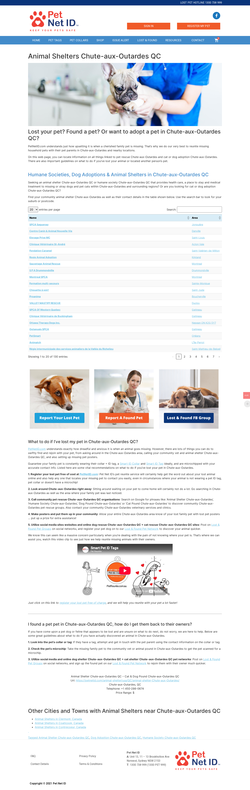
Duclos (196, 303)
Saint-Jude (198, 290)
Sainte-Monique (201, 283)
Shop (100, 40)
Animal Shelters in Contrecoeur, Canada (60, 727)
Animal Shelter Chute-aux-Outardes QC (64, 737)
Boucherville (199, 296)
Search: (171, 209)
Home (36, 40)
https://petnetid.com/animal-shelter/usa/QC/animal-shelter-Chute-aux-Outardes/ (127, 680)
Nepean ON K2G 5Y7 (204, 322)
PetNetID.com (37, 449)
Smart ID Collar (130, 463)
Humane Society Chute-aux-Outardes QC (169, 737)
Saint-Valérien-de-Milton (206, 250)
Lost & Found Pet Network (142, 528)
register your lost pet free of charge (83, 602)
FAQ (33, 756)
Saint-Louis (198, 237)
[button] (188, 218)
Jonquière (197, 224)
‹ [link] (172, 356)
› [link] (219, 356)
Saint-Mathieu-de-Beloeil (206, 348)
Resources (173, 40)
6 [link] (208, 356)
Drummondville (200, 270)
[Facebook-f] (216, 15)
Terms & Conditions (90, 764)
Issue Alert (120, 40)
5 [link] (202, 356)
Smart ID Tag (154, 463)
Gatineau (197, 309)
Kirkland (196, 257)
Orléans (196, 335)
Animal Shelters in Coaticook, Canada (59, 723)
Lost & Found (147, 40)
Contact (197, 40)
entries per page (49, 209)
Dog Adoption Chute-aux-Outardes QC (116, 737)
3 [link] (190, 356)
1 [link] (178, 356)
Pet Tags (55, 40)
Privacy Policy (87, 756)
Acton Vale (198, 244)
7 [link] (213, 356)
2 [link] (184, 356)
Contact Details (40, 764)
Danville (196, 231)
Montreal (197, 263)
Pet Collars (79, 40)
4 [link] (196, 356)
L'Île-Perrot (198, 342)
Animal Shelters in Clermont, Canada (58, 719)
